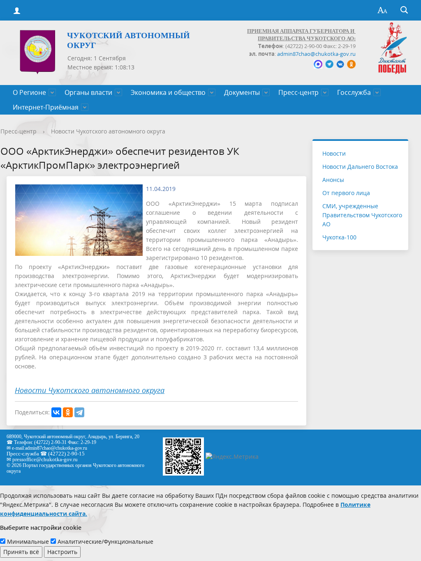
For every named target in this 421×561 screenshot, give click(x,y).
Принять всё (21, 552)
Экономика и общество (168, 92)
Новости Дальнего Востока (360, 166)
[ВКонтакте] (56, 412)
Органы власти (88, 92)
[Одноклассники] (68, 412)
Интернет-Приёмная (46, 107)
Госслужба (354, 92)
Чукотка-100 (339, 237)
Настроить (62, 552)
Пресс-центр (298, 92)
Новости (334, 153)
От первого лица (346, 193)
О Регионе (29, 92)
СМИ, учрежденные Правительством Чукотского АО (362, 215)
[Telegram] (79, 412)
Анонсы (333, 180)
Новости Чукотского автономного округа (108, 131)
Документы (242, 92)
